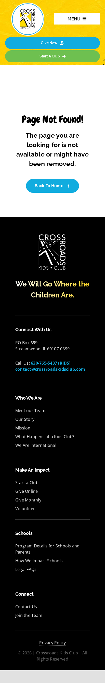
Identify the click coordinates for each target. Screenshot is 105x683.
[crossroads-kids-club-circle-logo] (27, 4)
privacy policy (52, 642)
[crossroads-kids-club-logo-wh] (52, 234)
